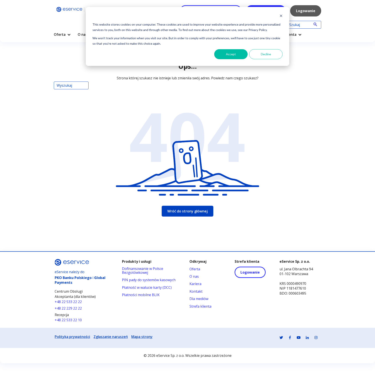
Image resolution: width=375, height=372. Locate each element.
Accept (231, 54)
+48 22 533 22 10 (68, 320)
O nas (82, 34)
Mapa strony (142, 337)
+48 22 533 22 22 (68, 302)
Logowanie (305, 10)
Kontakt (195, 291)
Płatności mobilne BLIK (141, 295)
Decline (266, 54)
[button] (69, 34)
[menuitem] (62, 33)
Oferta (60, 34)
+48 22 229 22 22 (68, 308)
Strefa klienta (200, 306)
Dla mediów (198, 299)
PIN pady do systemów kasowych (149, 280)
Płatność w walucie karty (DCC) (147, 287)
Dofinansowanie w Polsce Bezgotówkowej (142, 271)
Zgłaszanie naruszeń (111, 337)
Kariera (195, 284)
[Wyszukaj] (315, 24)
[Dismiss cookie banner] (281, 16)
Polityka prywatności (72, 337)
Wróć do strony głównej (187, 211)
